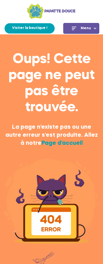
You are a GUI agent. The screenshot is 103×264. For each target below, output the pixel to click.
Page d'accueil (62, 143)
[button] (30, 28)
